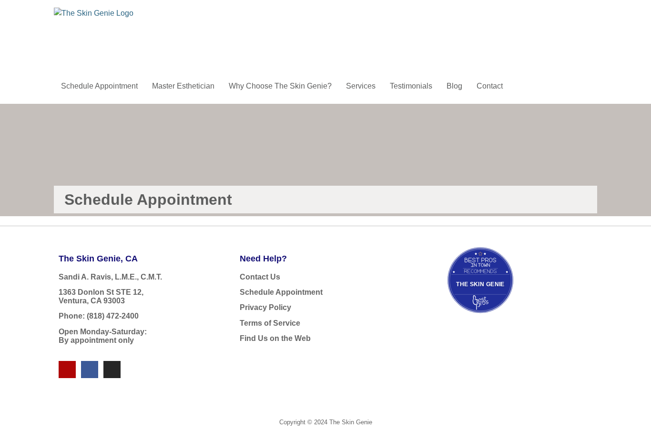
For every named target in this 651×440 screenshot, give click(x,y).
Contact (490, 86)
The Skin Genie (480, 284)
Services (361, 86)
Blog (454, 86)
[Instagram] (112, 369)
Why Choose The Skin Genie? (280, 86)
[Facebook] (89, 369)
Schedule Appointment (99, 86)
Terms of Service (270, 323)
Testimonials (411, 86)
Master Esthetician (183, 86)
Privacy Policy (265, 307)
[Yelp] (67, 369)
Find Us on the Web (275, 338)
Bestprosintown (480, 258)
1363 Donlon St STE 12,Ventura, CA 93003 (101, 296)
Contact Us (260, 277)
